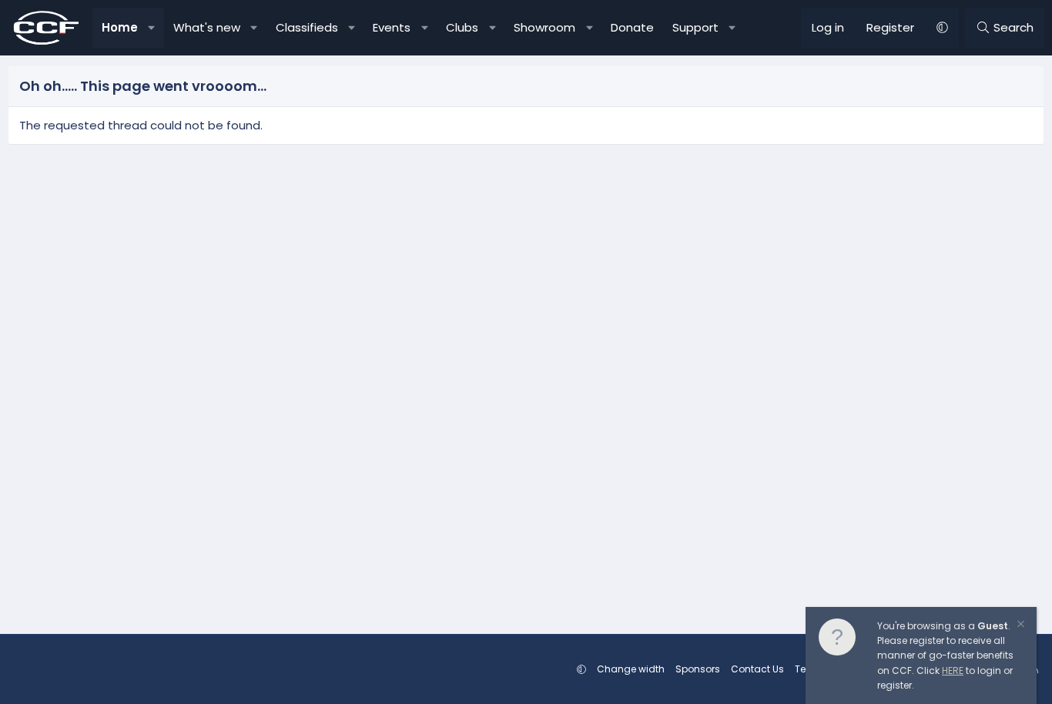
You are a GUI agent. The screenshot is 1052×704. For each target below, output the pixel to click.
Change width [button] (631, 669)
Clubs (462, 27)
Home (120, 27)
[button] (152, 28)
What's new (206, 27)
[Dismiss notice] (1019, 626)
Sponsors (697, 669)
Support (695, 27)
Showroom (544, 27)
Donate (632, 27)
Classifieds (307, 27)
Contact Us (757, 669)
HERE (952, 670)
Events (391, 27)
